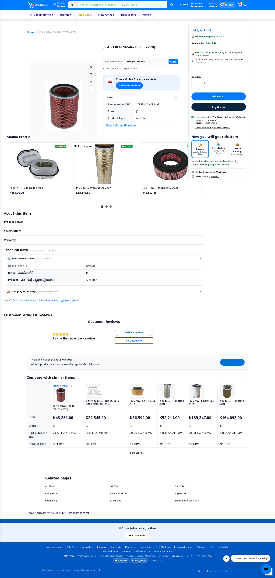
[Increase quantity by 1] (213, 81)
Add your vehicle (129, 85)
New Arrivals (106, 14)
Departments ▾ (43, 14)
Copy (173, 61)
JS (120, 68)
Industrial (101, 546)
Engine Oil (180, 493)
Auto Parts (43, 513)
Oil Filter (114, 486)
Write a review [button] (134, 332)
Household (115, 546)
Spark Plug (51, 500)
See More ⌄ (137, 452)
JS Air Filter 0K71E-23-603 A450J (142, 402)
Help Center (145, 546)
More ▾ (147, 14)
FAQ (211, 546)
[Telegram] (221, 571)
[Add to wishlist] (91, 75)
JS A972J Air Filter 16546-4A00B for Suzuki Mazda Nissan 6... (103, 402)
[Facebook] (216, 571)
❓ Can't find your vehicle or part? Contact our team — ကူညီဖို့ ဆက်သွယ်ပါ (41, 300)
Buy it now (218, 107)
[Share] (91, 67)
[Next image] (91, 90)
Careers (126, 551)
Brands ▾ (65, 14)
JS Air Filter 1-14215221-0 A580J (231, 402)
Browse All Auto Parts (187, 500)
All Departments (55, 546)
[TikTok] (231, 571)
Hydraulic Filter (118, 493)
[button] (59, 4)
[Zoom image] (91, 82)
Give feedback (137, 535)
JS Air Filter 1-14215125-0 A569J (171, 402)
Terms (210, 571)
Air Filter (50, 486)
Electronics (130, 546)
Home (31, 32)
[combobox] (122, 5)
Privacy (201, 571)
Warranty (104, 240)
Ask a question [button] (134, 340)
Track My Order (162, 546)
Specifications (104, 231)
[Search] (171, 4)
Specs (110, 97)
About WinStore (110, 551)
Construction (87, 546)
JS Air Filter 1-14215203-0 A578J (201, 402)
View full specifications (121, 125)
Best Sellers (128, 14)
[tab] (200, 149)
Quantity (196, 77)
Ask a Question (232, 362)
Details (215, 176)
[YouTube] (226, 571)
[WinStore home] (37, 5)
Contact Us (223, 546)
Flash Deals (85, 14)
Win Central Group (163, 551)
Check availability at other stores (212, 127)
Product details (104, 222)
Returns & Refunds (183, 546)
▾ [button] (185, 4)
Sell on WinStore (142, 551)
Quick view (38, 181)
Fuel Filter (180, 486)
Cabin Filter (51, 493)
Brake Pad (115, 500)
